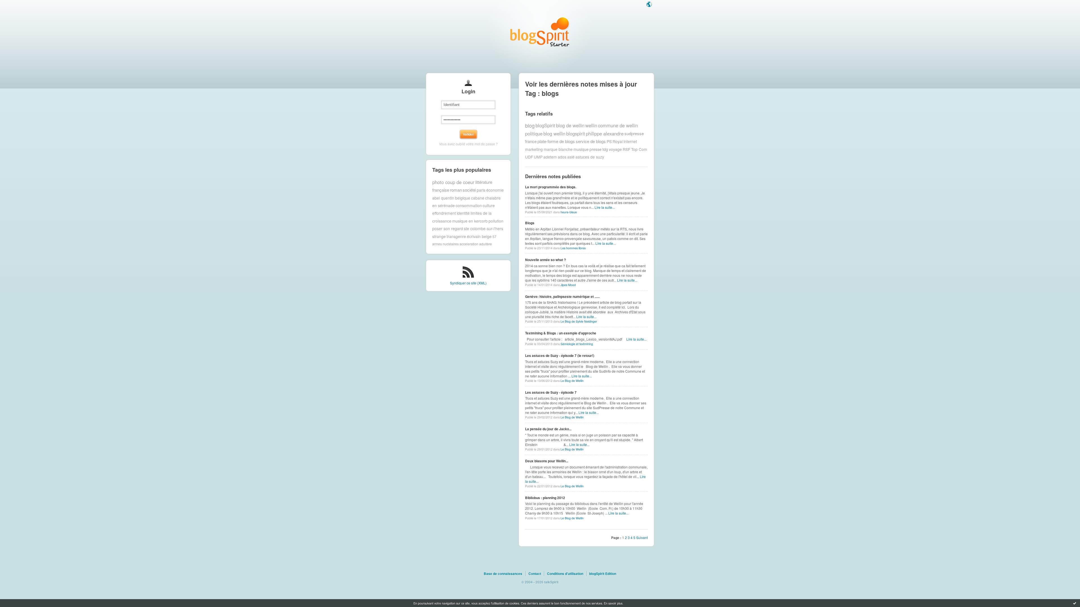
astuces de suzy (589, 157)
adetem (550, 157)
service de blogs (591, 141)
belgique (462, 198)
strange (439, 236)
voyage (615, 149)
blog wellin (554, 133)
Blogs (529, 222)
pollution (496, 221)
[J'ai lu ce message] (1074, 603)
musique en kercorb (470, 221)
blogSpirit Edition (602, 573)
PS (609, 141)
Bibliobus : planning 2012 (545, 497)
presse (596, 149)
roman (456, 190)
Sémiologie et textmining (577, 344)
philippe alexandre (605, 133)
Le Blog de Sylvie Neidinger (579, 321)
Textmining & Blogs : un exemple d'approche (560, 333)
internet (630, 141)
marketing (534, 149)
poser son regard (447, 228)
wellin (591, 125)
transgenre (456, 236)
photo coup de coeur (453, 182)
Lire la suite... (605, 207)
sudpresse (634, 133)
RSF (626, 149)
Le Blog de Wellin (572, 381)
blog (530, 125)
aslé (571, 157)
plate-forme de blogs (556, 141)
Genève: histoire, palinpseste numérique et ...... (562, 296)
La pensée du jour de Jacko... (548, 428)
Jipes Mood (568, 285)
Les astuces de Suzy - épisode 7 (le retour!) (559, 355)
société (469, 190)
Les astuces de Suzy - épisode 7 (551, 392)
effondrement (444, 213)
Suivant (642, 537)
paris (481, 190)
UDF (529, 157)
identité (463, 213)
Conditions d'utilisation (565, 573)
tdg (605, 149)
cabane (477, 198)
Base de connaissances (503, 573)
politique (534, 133)
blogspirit (575, 133)
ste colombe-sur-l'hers (483, 228)
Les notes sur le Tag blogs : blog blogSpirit (540, 31)
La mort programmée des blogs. (550, 186)
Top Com (639, 149)
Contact (534, 573)
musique (581, 149)
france (531, 141)
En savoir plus (613, 603)
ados (562, 157)
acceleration (469, 243)
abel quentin (443, 198)
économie (495, 190)
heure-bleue (569, 212)
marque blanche (558, 149)
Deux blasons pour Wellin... (546, 460)
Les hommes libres (573, 248)
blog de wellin (570, 125)
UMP (538, 157)
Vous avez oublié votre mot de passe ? (468, 143)
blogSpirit (545, 125)
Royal (618, 141)
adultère (485, 243)
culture (489, 205)
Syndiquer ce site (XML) (468, 282)
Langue (649, 4)
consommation (469, 205)
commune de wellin (618, 125)
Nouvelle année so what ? (545, 259)
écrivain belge (479, 236)
